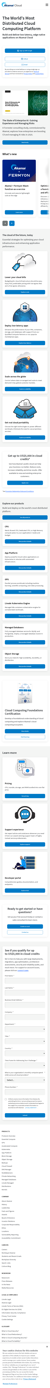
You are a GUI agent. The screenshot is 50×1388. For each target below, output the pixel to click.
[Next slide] (12, 223)
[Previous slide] (5, 223)
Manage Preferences (10, 1384)
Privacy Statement (29, 1379)
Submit (25, 1115)
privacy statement (30, 1107)
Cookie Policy (39, 74)
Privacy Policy (28, 74)
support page (22, 970)
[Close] (47, 1346)
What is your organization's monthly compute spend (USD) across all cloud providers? (25, 1073)
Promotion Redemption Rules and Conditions (19, 491)
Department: (10, 1024)
